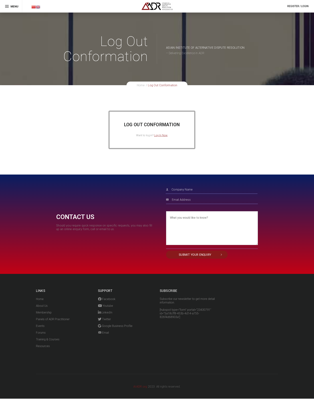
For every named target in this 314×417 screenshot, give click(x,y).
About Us (42, 305)
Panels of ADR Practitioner (53, 319)
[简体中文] (33, 6)
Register (293, 6)
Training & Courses (47, 339)
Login (305, 6)
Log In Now (161, 135)
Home (40, 299)
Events (40, 326)
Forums (41, 332)
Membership (44, 312)
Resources (43, 346)
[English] (38, 6)
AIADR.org (140, 386)
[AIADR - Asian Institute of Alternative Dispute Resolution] (157, 6)
